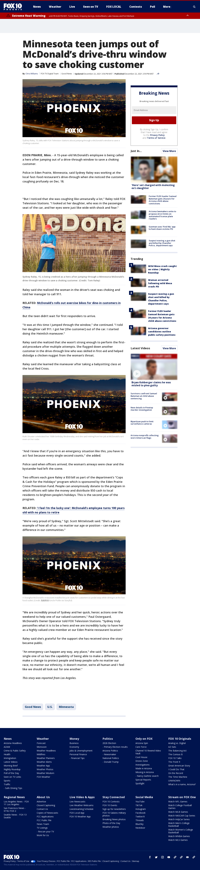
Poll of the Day (11, 773)
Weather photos (110, 826)
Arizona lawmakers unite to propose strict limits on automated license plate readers (162, 215)
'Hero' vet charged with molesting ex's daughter (153, 186)
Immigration (10, 758)
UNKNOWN (174, 780)
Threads (139, 820)
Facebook (140, 812)
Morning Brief (11, 765)
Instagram (140, 809)
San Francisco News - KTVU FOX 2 (15, 809)
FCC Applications (45, 816)
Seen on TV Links (12, 776)
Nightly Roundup (12, 769)
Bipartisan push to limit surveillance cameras (142, 422)
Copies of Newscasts (47, 812)
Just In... (136, 151)
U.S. (49, 707)
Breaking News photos (114, 819)
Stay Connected (113, 797)
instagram (162, 857)
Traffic (7, 784)
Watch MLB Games (178, 811)
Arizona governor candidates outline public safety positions (161, 331)
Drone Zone (141, 760)
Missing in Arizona (144, 772)
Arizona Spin (141, 743)
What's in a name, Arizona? (182, 784)
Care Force (141, 746)
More (166, 6)
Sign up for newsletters (114, 809)
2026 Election (109, 743)
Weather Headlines (46, 750)
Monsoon (42, 746)
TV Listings (42, 827)
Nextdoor (140, 827)
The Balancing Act (177, 750)
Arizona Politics (110, 750)
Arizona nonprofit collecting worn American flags (145, 436)
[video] (154, 367)
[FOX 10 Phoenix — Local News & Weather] (14, 6)
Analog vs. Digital (177, 743)
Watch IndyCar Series (179, 819)
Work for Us (43, 835)
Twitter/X (140, 816)
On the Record (175, 773)
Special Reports (143, 779)
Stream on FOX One (182, 797)
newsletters (193, 857)
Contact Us (42, 809)
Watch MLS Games (178, 839)
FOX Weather (43, 776)
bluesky (181, 857)
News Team (43, 824)
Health (7, 754)
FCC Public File (44, 820)
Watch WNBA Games (179, 836)
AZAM (7, 746)
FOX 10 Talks (175, 758)
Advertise (41, 801)
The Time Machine (177, 776)
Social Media (144, 797)
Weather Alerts (44, 761)
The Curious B (175, 754)
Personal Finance (78, 754)
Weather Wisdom (45, 773)
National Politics (110, 758)
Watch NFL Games (177, 801)
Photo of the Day (111, 823)
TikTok (138, 805)
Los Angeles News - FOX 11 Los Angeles (16, 803)
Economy (74, 746)
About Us (43, 797)
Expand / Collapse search (194, 6)
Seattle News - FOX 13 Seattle (15, 816)
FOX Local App (77, 812)
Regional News (14, 797)
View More (169, 151)
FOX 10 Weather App (80, 816)
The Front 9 (174, 761)
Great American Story (179, 765)
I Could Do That (176, 769)
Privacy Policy (157, 135)
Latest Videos (140, 348)
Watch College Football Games (180, 807)
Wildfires (41, 754)
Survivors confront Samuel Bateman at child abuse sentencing (144, 396)
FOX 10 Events (109, 805)
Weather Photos (45, 769)
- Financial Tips (77, 758)
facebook (150, 857)
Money (74, 739)
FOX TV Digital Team (50, 73)
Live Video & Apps (82, 797)
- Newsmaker (109, 754)
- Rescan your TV (45, 831)
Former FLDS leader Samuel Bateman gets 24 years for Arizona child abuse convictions (163, 200)
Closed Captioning (46, 805)
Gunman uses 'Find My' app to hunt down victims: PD (162, 228)
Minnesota (66, 707)
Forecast (41, 743)
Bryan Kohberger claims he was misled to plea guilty (151, 384)
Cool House (141, 757)
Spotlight (139, 783)
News (8, 739)
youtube (168, 857)
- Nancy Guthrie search (147, 775)
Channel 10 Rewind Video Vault (148, 752)
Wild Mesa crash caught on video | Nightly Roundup (162, 269)
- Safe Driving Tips (13, 788)
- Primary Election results (115, 746)
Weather (43, 739)
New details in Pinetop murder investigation (142, 408)
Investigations (142, 764)
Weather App (43, 765)
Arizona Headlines (13, 743)
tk (175, 857)
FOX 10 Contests (111, 801)
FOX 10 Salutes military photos (114, 814)
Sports (7, 780)
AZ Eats (172, 746)
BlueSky (139, 824)
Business (74, 743)
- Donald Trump (110, 761)
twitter (156, 857)
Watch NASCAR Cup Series (181, 815)
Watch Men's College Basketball (179, 824)
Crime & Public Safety (15, 750)
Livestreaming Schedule (81, 809)
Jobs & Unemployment (81, 750)
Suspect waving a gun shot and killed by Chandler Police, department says (162, 243)
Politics (107, 739)
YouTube (140, 801)
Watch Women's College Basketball (180, 831)
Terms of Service (156, 137)
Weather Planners (46, 758)
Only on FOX (143, 739)
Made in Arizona (143, 768)
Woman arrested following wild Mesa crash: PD (160, 283)
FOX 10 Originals (179, 739)
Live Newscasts (77, 801)
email (187, 857)
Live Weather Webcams (81, 805)
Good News (66, 73)
